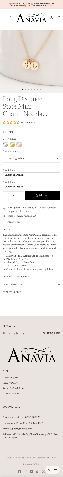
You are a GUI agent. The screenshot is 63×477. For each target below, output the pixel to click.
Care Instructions (13, 284)
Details (6, 229)
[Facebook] (20, 472)
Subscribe (51, 333)
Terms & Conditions (13, 388)
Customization (10, 151)
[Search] (11, 17)
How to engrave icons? (16, 276)
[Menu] (4, 17)
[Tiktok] (37, 472)
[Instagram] (26, 472)
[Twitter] (43, 472)
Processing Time (12, 292)
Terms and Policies (31, 464)
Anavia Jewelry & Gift (25, 458)
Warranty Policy (11, 394)
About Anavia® (10, 378)
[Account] (51, 17)
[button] (31, 170)
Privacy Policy (10, 383)
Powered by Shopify (46, 458)
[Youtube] (32, 472)
